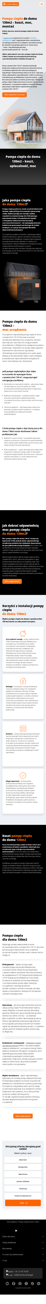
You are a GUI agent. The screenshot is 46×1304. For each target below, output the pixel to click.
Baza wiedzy (7, 1248)
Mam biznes (23, 1174)
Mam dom (23, 1160)
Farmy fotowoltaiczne (23, 1196)
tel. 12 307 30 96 (21, 1271)
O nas (4, 1260)
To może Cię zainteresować (12, 1254)
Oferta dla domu (8, 1236)
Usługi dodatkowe (9, 1242)
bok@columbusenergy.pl (23, 1275)
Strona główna (12, 1222)
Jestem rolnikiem (23, 1181)
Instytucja (23, 1189)
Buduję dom (22, 1167)
